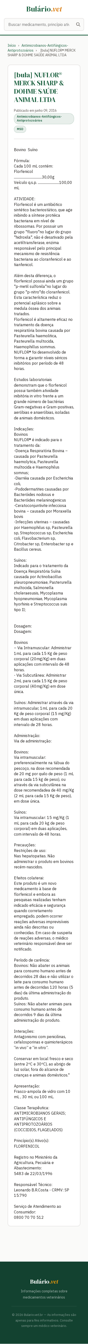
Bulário (44, 9)
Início (12, 45)
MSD (20, 129)
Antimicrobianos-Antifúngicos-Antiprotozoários (39, 119)
